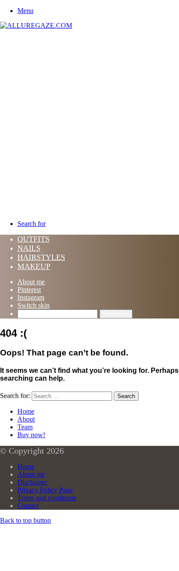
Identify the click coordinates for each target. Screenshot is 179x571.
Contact (28, 505)
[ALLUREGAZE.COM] (36, 25)
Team (25, 427)
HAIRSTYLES (41, 257)
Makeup (33, 266)
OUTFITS (33, 239)
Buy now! (31, 434)
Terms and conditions (46, 497)
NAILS (28, 248)
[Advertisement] (89, 123)
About (26, 419)
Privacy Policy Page (45, 490)
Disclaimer (32, 482)
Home (25, 411)
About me (31, 282)
